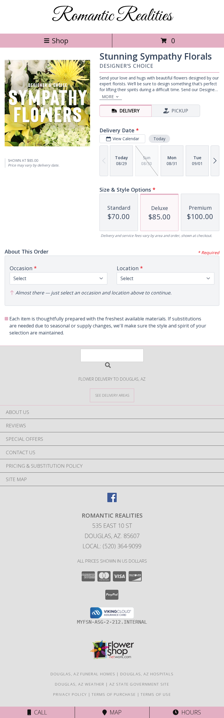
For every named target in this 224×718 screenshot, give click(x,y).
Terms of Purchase (114, 694)
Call (39, 712)
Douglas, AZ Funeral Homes (83, 674)
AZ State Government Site (139, 684)
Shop (60, 40)
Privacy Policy (70, 694)
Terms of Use (156, 694)
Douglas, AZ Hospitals (147, 674)
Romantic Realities (112, 16)
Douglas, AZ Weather (79, 684)
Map (114, 712)
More (108, 96)
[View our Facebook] (112, 500)
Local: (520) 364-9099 (112, 546)
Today (159, 138)
